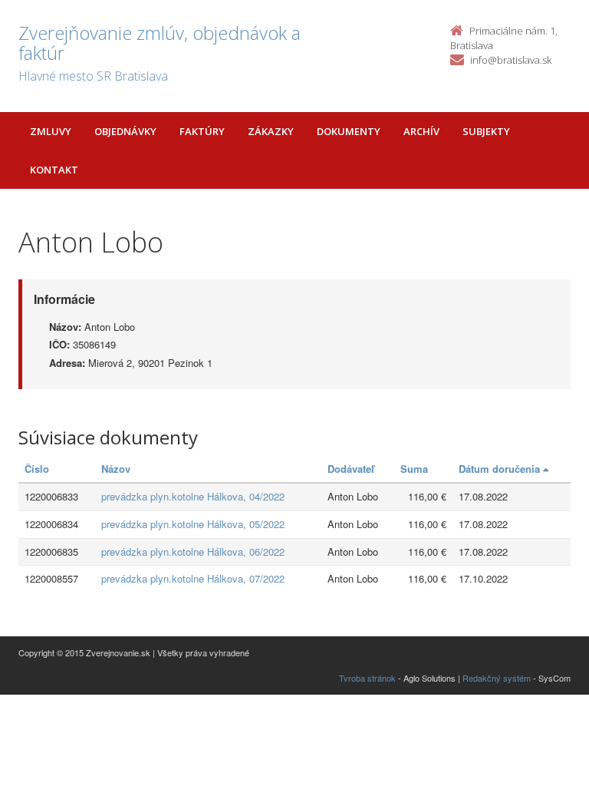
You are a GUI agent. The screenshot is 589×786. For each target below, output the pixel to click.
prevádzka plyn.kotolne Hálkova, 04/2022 (193, 496)
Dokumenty (348, 131)
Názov (115, 468)
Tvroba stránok (367, 678)
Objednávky (125, 131)
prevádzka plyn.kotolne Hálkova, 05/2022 (193, 524)
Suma (414, 468)
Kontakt (54, 170)
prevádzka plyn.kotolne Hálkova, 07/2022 (193, 578)
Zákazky (271, 131)
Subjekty (486, 131)
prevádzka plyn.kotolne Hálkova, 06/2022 (193, 551)
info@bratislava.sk (510, 60)
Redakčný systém (496, 678)
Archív (421, 131)
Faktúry (202, 131)
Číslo (37, 468)
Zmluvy (50, 131)
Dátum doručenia (501, 468)
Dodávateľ (350, 468)
